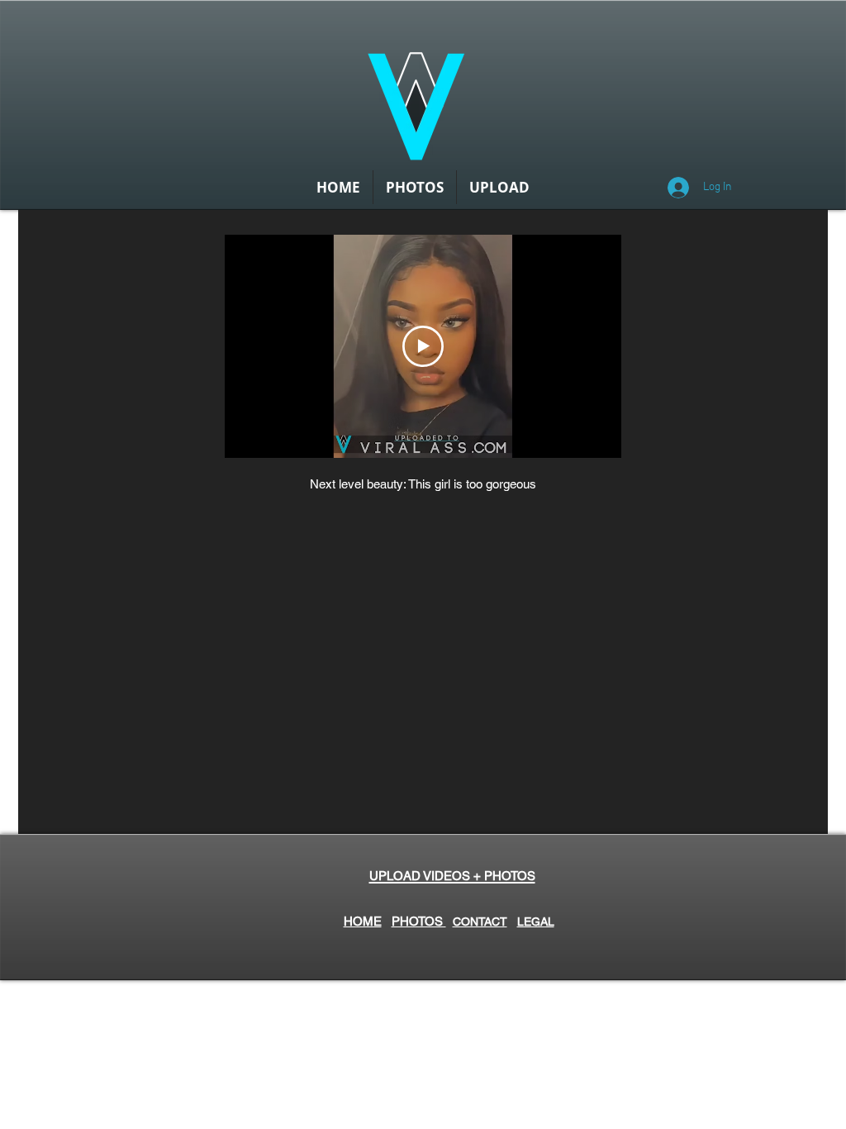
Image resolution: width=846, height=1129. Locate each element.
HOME (363, 921)
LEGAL (535, 921)
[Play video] (423, 346)
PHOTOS (419, 921)
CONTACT (480, 921)
